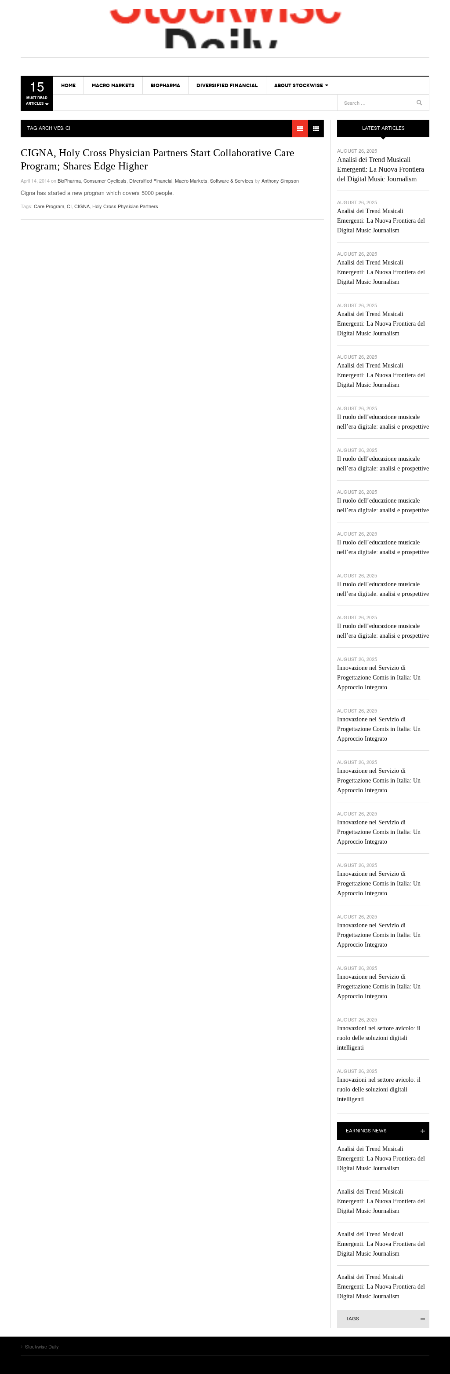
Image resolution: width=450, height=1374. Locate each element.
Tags (352, 1319)
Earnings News (366, 1131)
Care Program (49, 205)
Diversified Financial (227, 85)
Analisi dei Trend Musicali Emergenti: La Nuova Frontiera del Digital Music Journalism (380, 169)
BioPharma (165, 85)
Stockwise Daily (225, 28)
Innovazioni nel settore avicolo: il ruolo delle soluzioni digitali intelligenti (379, 1038)
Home (68, 85)
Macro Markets (113, 85)
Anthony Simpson (280, 180)
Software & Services (232, 180)
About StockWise (298, 85)
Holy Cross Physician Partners (125, 205)
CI (69, 205)
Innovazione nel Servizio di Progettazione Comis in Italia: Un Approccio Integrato (379, 678)
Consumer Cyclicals (105, 180)
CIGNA (82, 205)
